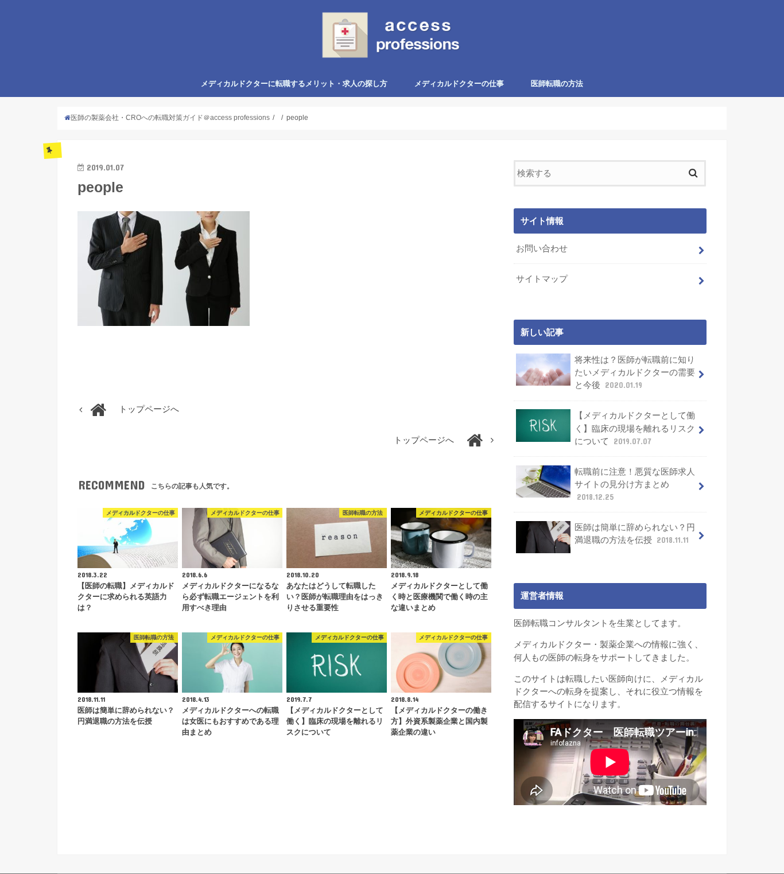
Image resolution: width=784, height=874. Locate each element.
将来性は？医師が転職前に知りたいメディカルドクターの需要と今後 (635, 372)
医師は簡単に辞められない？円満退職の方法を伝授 (635, 534)
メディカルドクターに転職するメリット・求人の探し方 (294, 83)
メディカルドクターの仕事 (459, 83)
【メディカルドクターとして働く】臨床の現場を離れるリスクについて (635, 428)
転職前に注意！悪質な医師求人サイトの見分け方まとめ (635, 484)
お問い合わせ (542, 248)
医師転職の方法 (557, 83)
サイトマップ (542, 278)
